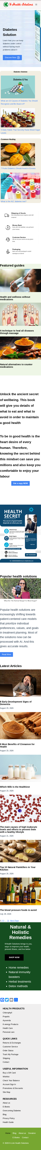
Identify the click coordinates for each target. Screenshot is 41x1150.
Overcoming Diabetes (12, 1111)
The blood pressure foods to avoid (18, 910)
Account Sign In (9, 1084)
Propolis (6, 1016)
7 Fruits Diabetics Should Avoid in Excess (18, 168)
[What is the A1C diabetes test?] (20, 186)
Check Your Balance (11, 1080)
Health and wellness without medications (15, 298)
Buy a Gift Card (9, 1073)
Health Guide (8, 1122)
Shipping (6, 1058)
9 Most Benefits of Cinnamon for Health (17, 745)
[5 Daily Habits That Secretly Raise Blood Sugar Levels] (18, 117)
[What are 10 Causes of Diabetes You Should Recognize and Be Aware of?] (18, 87)
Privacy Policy (9, 1118)
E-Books (6, 1107)
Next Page (14, 921)
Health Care (8, 1028)
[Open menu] (36, 4)
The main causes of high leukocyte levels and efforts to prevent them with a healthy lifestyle (18, 829)
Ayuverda (7, 1020)
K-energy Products (10, 1024)
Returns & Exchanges (12, 1043)
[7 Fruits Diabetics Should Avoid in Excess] (18, 154)
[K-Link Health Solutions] (18, 4)
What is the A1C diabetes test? (13, 201)
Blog (4, 1114)
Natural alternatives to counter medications (16, 365)
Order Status (8, 1050)
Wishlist (6, 1077)
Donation (32, 1133)
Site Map (6, 1092)
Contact (6, 1062)
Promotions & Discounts (13, 1088)
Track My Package (10, 1054)
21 (8, 921)
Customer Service (10, 1047)
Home (7, 1133)
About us (6, 1103)
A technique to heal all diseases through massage (17, 331)
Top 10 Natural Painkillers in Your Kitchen (18, 868)
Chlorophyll (7, 1013)
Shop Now (14, 957)
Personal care (8, 1032)
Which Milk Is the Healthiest (15, 787)
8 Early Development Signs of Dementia (15, 702)
